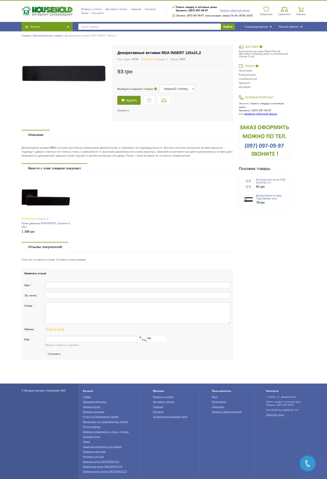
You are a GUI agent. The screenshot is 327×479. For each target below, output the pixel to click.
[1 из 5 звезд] (47, 329)
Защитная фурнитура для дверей (102, 447)
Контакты (150, 9)
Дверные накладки (93, 412)
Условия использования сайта (170, 416)
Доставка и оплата (116, 9)
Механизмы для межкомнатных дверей (105, 422)
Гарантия (136, 9)
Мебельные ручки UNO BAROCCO (102, 466)
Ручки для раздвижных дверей (100, 416)
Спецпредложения (256, 26)
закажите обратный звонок (260, 113)
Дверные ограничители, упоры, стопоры (106, 432)
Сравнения (218, 407)
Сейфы (87, 397)
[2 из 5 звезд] (51, 329)
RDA (182, 59)
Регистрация (219, 402)
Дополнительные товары (47, 35)
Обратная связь (275, 415)
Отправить (54, 353)
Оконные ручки (91, 437)
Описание (35, 135)
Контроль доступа (93, 456)
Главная (26, 35)
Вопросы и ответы (91, 9)
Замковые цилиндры (94, 402)
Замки (86, 441)
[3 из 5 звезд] (55, 329)
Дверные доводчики (94, 451)
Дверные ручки (91, 407)
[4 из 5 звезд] (58, 329)
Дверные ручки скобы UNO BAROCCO (105, 471)
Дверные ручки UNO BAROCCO (101, 461)
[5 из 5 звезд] (62, 329)
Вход (215, 397)
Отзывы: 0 (162, 59)
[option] (264, 141)
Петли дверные (91, 427)
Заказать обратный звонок (235, 10)
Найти (228, 26)
